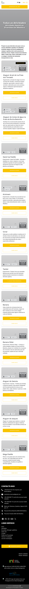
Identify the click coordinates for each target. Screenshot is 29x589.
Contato (3, 533)
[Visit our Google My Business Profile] (6, 519)
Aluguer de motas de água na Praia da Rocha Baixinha (14, 118)
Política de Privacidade (7, 535)
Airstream (6, 194)
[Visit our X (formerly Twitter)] (15, 519)
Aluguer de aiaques (10, 418)
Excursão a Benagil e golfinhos (9, 530)
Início (2, 526)
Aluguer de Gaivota (10, 381)
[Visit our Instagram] (8, 519)
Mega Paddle (8, 454)
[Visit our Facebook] (3, 519)
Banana (6, 305)
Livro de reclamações (6, 538)
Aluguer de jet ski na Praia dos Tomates (13, 76)
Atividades (4, 528)
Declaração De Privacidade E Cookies (14, 587)
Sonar (5, 232)
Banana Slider (8, 342)
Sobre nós (4, 531)
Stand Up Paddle (9, 157)
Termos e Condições (6, 536)
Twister (5, 269)
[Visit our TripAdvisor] (12, 519)
